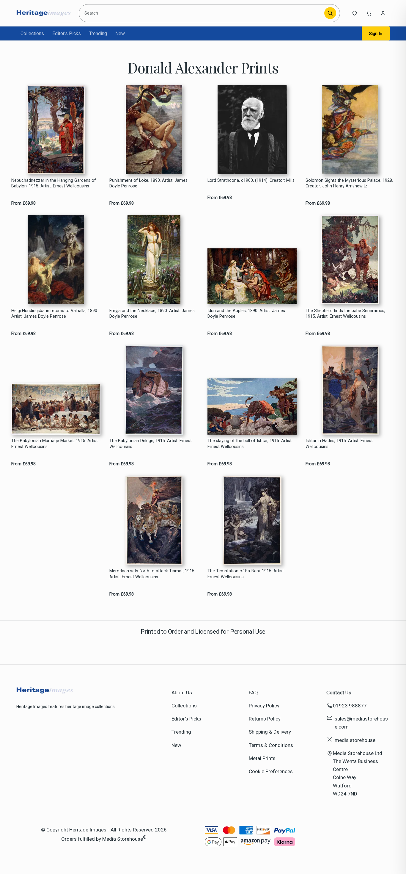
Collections (32, 33)
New (120, 33)
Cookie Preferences (271, 771)
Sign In (375, 33)
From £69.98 (23, 203)
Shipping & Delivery (270, 732)
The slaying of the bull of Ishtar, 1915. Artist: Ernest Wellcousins (249, 443)
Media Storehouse (122, 839)
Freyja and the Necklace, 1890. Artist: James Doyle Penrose (152, 313)
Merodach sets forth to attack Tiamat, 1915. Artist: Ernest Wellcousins (152, 573)
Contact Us (338, 693)
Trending (98, 33)
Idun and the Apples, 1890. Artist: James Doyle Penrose (246, 313)
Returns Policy (265, 719)
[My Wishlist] (354, 13)
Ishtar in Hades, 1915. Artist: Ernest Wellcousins (339, 443)
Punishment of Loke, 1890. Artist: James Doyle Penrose (148, 183)
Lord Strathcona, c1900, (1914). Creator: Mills (251, 180)
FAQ (253, 693)
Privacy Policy (264, 706)
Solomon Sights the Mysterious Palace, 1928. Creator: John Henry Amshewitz (349, 183)
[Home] (43, 13)
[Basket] (368, 13)
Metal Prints (262, 758)
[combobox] (202, 13)
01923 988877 (350, 706)
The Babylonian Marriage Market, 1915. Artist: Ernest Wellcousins (55, 443)
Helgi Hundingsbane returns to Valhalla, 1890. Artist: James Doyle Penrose (54, 313)
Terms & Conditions (271, 745)
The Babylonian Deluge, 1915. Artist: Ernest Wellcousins (150, 443)
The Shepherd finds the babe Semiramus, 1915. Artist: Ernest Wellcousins (345, 313)
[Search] (330, 13)
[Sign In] (383, 13)
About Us (181, 693)
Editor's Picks (66, 33)
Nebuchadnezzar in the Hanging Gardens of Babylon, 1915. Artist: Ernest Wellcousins (53, 183)
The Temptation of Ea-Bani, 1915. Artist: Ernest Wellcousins (246, 573)
